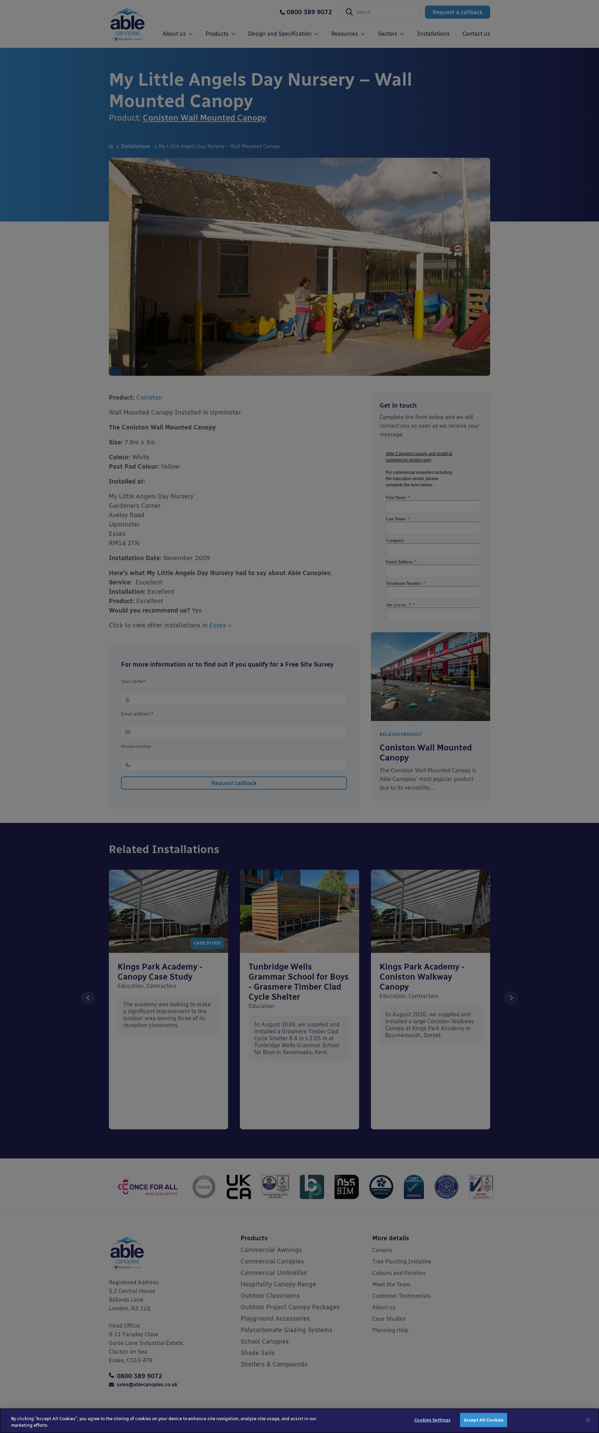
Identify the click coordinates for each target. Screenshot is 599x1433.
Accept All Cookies (483, 1420)
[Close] (588, 1420)
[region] (299, 1420)
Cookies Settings (432, 1420)
